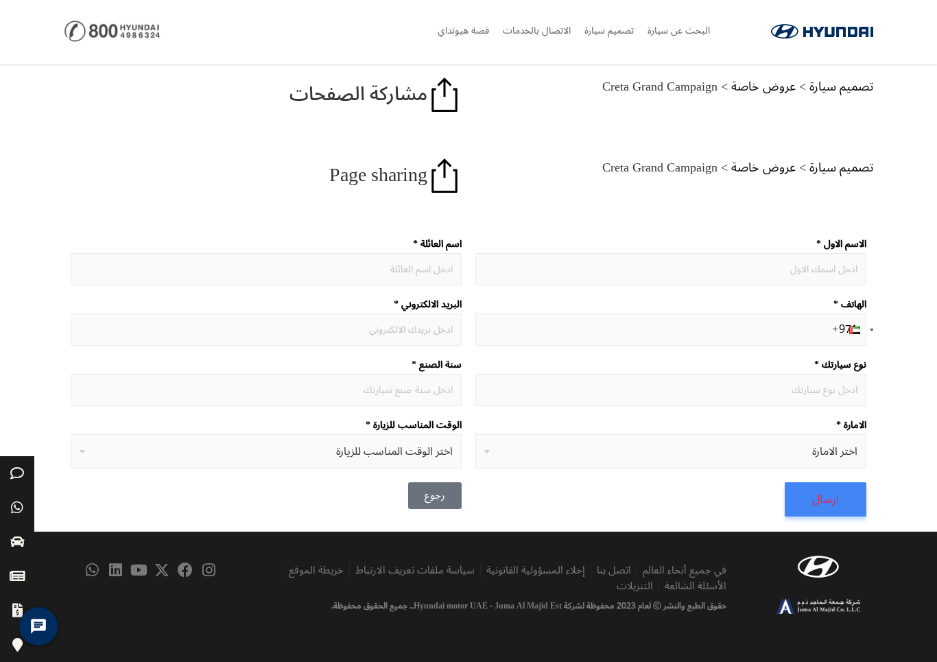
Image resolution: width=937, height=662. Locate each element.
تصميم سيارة (609, 30)
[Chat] (17, 473)
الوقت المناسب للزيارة (414, 425)
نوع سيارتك (840, 364)
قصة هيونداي (463, 30)
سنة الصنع (437, 364)
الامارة (851, 425)
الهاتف (849, 304)
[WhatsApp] (17, 507)
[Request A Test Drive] (17, 542)
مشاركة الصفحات (358, 94)
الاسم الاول (841, 244)
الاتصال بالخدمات (537, 30)
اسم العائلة (437, 244)
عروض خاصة (763, 86)
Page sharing (378, 175)
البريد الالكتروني (428, 304)
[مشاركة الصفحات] (444, 95)
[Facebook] (185, 570)
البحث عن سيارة (679, 30)
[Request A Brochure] (17, 576)
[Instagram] (208, 570)
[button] (847, 329)
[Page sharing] (444, 175)
